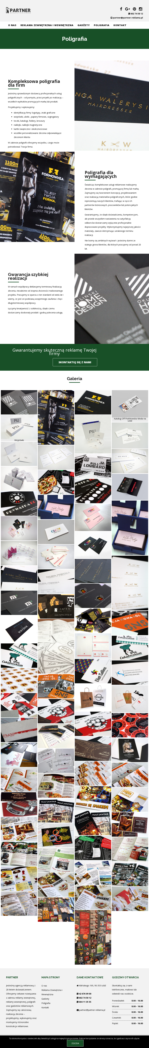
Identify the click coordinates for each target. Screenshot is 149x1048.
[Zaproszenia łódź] (130, 486)
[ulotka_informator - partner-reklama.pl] (56, 859)
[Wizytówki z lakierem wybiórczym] (19, 754)
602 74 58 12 (137, 13)
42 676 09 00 (85, 993)
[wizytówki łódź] (93, 402)
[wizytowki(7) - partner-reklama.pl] (19, 804)
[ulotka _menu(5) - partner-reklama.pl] (56, 884)
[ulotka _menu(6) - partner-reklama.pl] (130, 799)
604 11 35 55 (85, 1001)
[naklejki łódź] (130, 725)
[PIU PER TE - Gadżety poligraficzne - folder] (19, 453)
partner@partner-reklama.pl (128, 17)
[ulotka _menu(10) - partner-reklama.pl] (19, 853)
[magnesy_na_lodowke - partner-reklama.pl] (56, 909)
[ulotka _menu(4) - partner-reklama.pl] (93, 897)
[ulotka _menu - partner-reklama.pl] (19, 828)
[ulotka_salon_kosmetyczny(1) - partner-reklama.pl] (56, 760)
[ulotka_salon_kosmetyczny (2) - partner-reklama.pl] (130, 749)
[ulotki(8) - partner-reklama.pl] (130, 824)
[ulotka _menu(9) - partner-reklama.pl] (93, 798)
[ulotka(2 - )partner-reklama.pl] (130, 873)
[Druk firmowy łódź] (56, 556)
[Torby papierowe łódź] (93, 697)
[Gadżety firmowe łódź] (93, 433)
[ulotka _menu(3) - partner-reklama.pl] (130, 898)
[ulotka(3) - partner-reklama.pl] (93, 872)
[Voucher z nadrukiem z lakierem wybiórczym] (19, 629)
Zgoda (75, 1043)
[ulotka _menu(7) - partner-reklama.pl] (56, 785)
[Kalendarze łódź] (56, 735)
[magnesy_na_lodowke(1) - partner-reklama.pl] (93, 937)
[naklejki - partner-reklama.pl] (19, 680)
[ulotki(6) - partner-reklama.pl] (93, 847)
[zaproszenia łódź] (19, 552)
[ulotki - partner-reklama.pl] (19, 779)
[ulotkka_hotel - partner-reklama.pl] (56, 810)
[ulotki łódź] (56, 417)
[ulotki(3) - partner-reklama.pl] (93, 773)
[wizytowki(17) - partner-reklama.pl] (93, 748)
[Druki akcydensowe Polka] (93, 645)
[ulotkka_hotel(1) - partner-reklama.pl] (93, 822)
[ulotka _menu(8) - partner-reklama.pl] (19, 878)
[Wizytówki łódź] (19, 402)
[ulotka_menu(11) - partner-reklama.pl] (130, 849)
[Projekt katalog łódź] (130, 403)
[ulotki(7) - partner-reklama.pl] (56, 834)
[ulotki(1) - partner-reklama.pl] (130, 774)
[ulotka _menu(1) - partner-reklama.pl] (19, 903)
